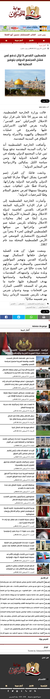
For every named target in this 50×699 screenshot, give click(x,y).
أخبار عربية (19, 40)
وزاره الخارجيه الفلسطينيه (35, 304)
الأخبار (31, 40)
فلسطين (21, 304)
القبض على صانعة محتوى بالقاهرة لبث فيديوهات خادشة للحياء (22, 595)
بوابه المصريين (30, 307)
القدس (13, 304)
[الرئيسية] (44, 41)
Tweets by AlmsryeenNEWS (39, 651)
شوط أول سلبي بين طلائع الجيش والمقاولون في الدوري (24, 629)
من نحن (45, 657)
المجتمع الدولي (43, 307)
